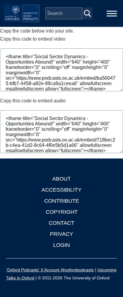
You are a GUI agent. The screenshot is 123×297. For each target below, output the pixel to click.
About (61, 179)
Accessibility (61, 190)
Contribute (61, 201)
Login (61, 245)
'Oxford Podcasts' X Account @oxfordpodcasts (50, 269)
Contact (61, 223)
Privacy (61, 234)
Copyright (62, 212)
